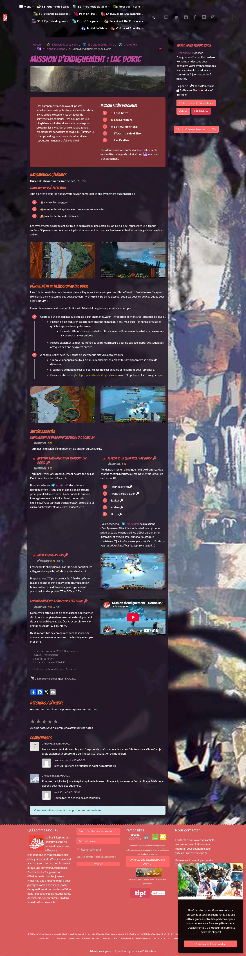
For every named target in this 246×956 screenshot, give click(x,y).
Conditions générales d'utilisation (135, 951)
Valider (183, 111)
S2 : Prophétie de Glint (93, 6)
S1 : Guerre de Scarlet (56, 6)
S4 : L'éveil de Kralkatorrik (123, 13)
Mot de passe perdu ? (105, 856)
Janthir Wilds (95, 28)
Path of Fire (87, 13)
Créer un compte (85, 856)
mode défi (62, 485)
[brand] (5, 17)
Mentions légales (100, 951)
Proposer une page (195, 852)
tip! (140, 893)
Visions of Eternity (128, 28)
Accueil (37, 44)
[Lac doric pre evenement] (133, 260)
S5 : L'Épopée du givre (51, 21)
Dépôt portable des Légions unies (98, 375)
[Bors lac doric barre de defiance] (133, 404)
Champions (131, 44)
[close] (237, 866)
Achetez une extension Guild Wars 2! (147, 861)
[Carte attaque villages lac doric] (62, 404)
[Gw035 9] (133, 570)
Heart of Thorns (129, 6)
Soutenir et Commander (210, 944)
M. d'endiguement (54, 48)
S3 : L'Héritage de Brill (53, 13)
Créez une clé (184, 52)
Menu (27, 6)
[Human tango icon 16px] (112, 119)
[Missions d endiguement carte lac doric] (62, 260)
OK (214, 129)
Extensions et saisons (65, 44)
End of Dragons (88, 21)
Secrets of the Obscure (125, 21)
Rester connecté (91, 849)
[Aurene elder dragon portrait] (112, 126)
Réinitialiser (201, 111)
